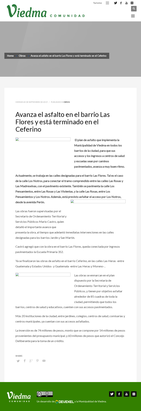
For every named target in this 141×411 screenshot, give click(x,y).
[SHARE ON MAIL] (44, 360)
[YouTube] (126, 3)
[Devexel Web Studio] (64, 402)
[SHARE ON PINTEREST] (37, 360)
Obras (67, 102)
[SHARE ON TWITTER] (18, 361)
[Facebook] (121, 3)
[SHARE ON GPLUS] (31, 360)
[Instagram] (132, 3)
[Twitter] (115, 3)
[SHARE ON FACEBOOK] (24, 360)
